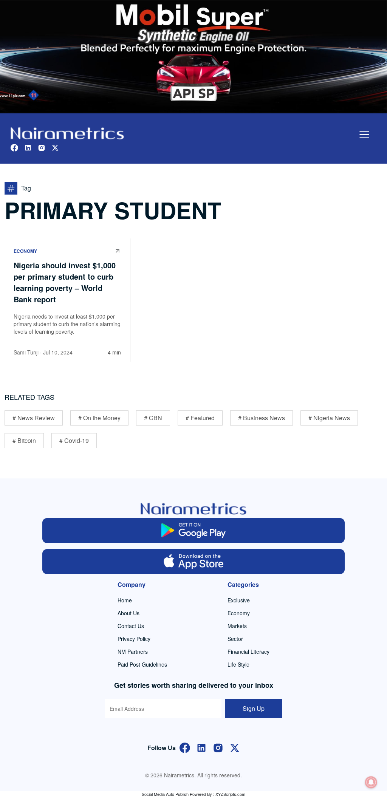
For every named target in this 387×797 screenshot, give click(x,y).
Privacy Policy (134, 638)
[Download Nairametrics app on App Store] (193, 561)
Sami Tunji (26, 352)
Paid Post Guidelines (142, 664)
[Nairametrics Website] (67, 132)
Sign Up (254, 708)
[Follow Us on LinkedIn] (201, 747)
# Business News (261, 417)
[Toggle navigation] (364, 134)
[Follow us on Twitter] (55, 146)
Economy (25, 251)
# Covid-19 (74, 440)
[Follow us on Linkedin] (28, 146)
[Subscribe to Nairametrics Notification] (371, 782)
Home (125, 600)
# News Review (33, 417)
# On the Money (99, 417)
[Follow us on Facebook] (14, 146)
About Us (128, 613)
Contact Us (131, 626)
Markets (237, 626)
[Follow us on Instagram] (41, 146)
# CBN (153, 417)
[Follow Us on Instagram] (218, 747)
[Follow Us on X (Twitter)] (234, 747)
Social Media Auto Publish (165, 794)
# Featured (200, 417)
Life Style (238, 664)
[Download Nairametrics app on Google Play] (193, 530)
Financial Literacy (248, 651)
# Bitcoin (24, 440)
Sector (235, 638)
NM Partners (133, 651)
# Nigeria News (329, 417)
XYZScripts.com (230, 794)
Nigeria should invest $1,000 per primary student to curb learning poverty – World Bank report (65, 282)
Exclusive (239, 600)
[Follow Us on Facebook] (185, 747)
